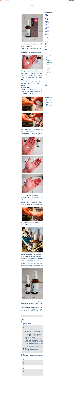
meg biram (51, 102)
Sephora (33, 310)
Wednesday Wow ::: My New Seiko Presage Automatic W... (49, 70)
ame (25, 348)
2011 (45, 85)
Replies (24, 325)
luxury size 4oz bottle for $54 (28, 263)
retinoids (51, 104)
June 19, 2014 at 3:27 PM (29, 348)
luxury (45, 102)
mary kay (48, 102)
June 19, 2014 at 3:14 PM (28, 321)
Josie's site (26, 309)
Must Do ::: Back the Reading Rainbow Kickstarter (48, 78)
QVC (34, 309)
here (30, 44)
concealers (50, 99)
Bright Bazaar (46, 24)
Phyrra (29, 79)
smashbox (49, 105)
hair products (51, 100)
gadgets (45, 100)
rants (49, 104)
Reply (23, 324)
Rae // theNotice (24, 321)
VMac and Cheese (46, 16)
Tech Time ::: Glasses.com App (48, 60)
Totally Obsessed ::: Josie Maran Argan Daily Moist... (49, 64)
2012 (45, 84)
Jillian (23, 366)
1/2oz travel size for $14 (32, 262)
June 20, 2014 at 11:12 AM (26, 366)
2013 (45, 83)
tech (51, 105)
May (46, 79)
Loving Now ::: (47, 59)
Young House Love (46, 21)
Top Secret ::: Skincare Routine (48, 75)
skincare (46, 105)
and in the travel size (28, 310)
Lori (23, 354)
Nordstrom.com (49, 97)
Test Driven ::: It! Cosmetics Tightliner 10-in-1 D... (48, 68)
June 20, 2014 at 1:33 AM (26, 354)
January (46, 82)
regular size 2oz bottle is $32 (39, 262)
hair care (48, 100)
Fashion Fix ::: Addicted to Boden (49, 67)
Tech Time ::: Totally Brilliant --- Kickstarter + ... (48, 71)
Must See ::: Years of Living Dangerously (48, 61)
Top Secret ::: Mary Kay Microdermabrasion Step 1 (48, 58)
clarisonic (46, 99)
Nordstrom (46, 97)
